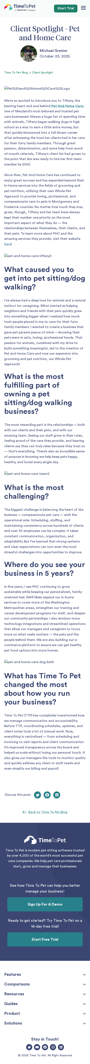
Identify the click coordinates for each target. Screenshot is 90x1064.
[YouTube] (37, 1047)
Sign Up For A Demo (45, 904)
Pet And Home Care (67, 106)
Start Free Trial (45, 939)
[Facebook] (45, 1047)
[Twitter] (29, 1047)
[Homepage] (20, 8)
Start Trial (66, 8)
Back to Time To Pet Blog (47, 812)
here (7, 244)
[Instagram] (53, 1047)
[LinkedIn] (61, 1047)
